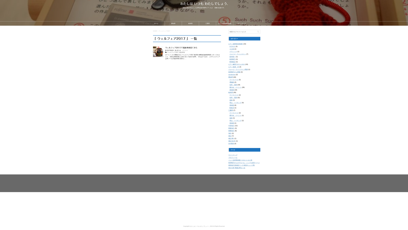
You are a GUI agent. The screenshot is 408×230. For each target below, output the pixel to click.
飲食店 (232, 108)
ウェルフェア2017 (172, 52)
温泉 (231, 100)
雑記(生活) (231, 141)
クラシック (233, 51)
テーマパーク (234, 79)
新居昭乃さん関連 (234, 72)
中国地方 (221, 219)
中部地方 (231, 125)
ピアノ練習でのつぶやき (236, 64)
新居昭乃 (232, 59)
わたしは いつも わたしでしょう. (204, 3)
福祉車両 (182, 52)
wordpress (231, 74)
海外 (229, 133)
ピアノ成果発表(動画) (224, 23)
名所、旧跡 (233, 85)
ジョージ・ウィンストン (238, 54)
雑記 (229, 136)
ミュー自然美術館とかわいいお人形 (240, 160)
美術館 (232, 90)
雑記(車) (231, 138)
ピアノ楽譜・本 (233, 67)
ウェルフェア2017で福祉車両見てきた (181, 48)
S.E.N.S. (232, 46)
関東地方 (231, 128)
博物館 (232, 82)
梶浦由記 (232, 62)
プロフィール (232, 157)
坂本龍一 (232, 57)
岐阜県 (190, 23)
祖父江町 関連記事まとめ (236, 168)
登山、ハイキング (235, 103)
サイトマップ (242, 23)
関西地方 (231, 131)
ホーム (156, 23)
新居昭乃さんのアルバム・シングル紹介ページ (244, 163)
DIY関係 (231, 143)
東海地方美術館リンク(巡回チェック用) (241, 165)
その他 (232, 49)
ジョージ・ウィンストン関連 (238, 69)
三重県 (207, 23)
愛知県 (173, 23)
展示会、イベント (182, 50)
